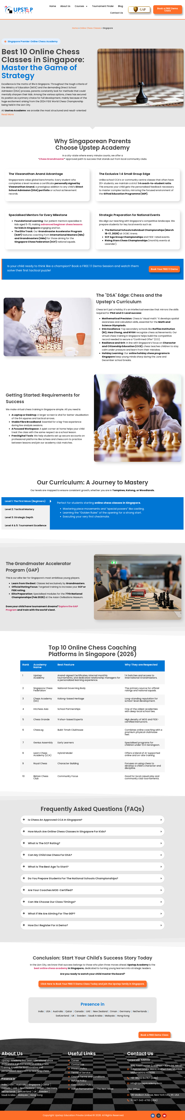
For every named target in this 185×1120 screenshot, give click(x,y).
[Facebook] (153, 1115)
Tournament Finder (103, 6)
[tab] (25, 501)
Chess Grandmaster (51, 159)
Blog (120, 6)
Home (52, 6)
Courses (79, 6)
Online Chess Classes (90, 28)
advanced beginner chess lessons (61, 224)
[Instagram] (158, 1115)
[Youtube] (164, 1115)
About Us (65, 6)
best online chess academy (50, 968)
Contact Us (116, 12)
